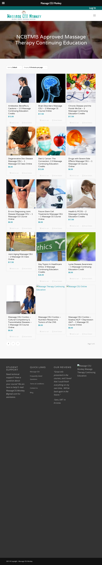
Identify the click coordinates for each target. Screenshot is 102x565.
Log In (92, 8)
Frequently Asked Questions (36, 377)
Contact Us (34, 388)
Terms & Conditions (37, 384)
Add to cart (15, 123)
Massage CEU (35, 372)
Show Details (27, 123)
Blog (31, 392)
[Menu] (94, 15)
